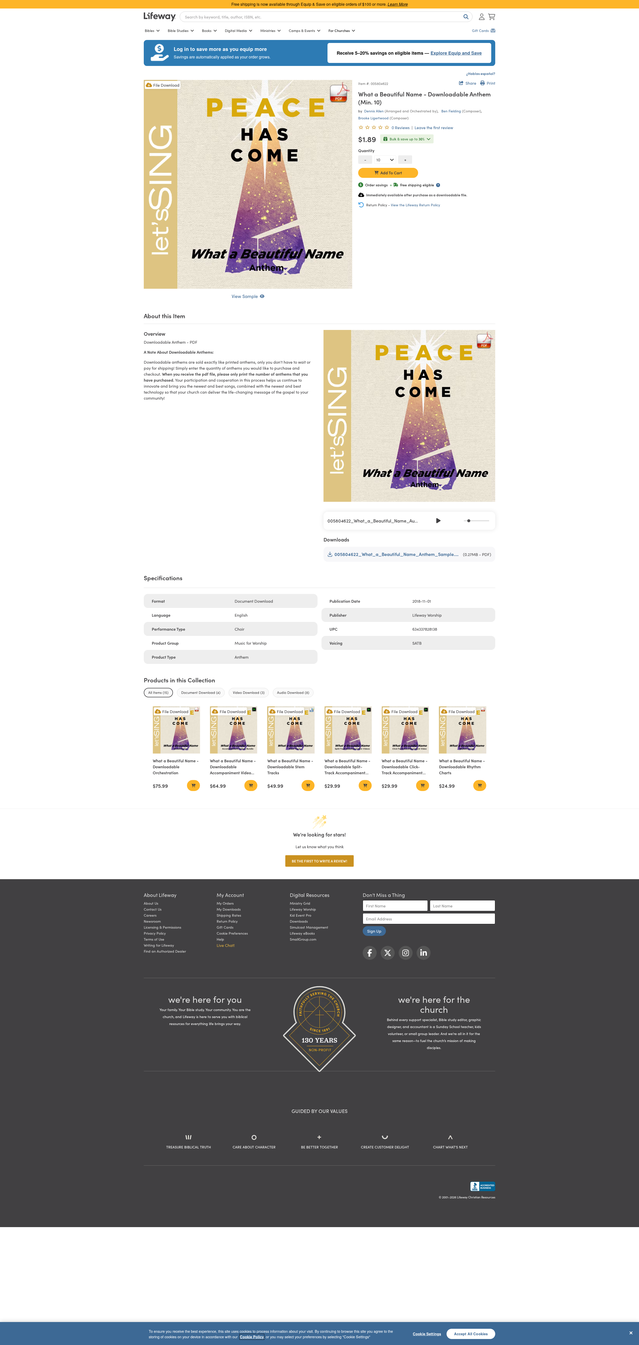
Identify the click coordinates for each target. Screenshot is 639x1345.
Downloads (299, 921)
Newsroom (152, 921)
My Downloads (229, 909)
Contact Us (152, 909)
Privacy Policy (155, 933)
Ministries (267, 30)
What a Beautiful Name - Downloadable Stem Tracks (290, 766)
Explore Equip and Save (456, 53)
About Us (151, 903)
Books (206, 30)
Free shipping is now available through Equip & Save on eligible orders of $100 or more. (319, 4)
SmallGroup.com (303, 939)
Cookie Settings (427, 1333)
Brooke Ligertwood (373, 117)
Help (220, 939)
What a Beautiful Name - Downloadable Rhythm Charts (462, 766)
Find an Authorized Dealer (165, 951)
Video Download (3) (249, 692)
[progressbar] (476, 521)
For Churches (339, 30)
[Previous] (427, 520)
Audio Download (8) (293, 692)
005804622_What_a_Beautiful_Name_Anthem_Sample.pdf (397, 554)
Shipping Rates (229, 915)
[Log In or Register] (482, 16)
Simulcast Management (309, 927)
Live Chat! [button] (226, 945)
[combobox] (326, 16)
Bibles (149, 30)
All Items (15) (158, 692)
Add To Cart (391, 172)
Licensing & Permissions (162, 927)
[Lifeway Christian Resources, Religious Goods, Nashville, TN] (482, 1186)
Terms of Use (154, 939)
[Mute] (460, 521)
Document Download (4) (200, 692)
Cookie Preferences (232, 933)
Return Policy (227, 921)
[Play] (439, 521)
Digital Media (236, 30)
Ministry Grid (300, 903)
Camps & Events (302, 30)
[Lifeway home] (160, 16)
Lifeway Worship (303, 909)
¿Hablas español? (480, 73)
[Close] (631, 1332)
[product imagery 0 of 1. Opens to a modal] (248, 184)
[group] (409, 521)
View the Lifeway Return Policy (415, 204)
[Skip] (449, 520)
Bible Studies (178, 30)
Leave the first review (434, 127)
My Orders (225, 903)
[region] (319, 1333)
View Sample (245, 296)
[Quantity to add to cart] (385, 159)
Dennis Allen (374, 110)
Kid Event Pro (300, 915)
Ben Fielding (451, 110)
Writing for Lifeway (159, 945)
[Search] (465, 16)
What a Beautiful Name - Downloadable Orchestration (176, 766)
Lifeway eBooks (302, 933)
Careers (150, 915)
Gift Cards (225, 927)
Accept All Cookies (471, 1333)
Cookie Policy (252, 1336)
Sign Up (374, 931)
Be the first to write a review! (319, 860)
